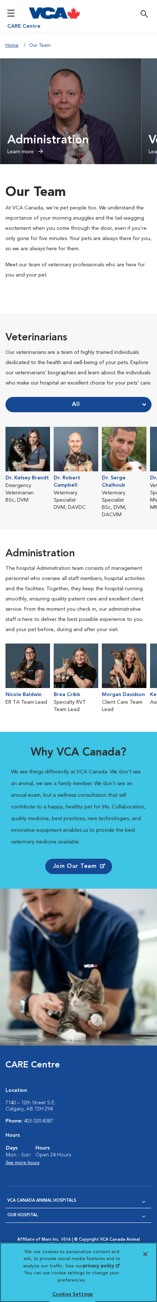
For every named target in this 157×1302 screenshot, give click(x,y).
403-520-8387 (38, 1121)
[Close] (145, 1254)
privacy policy (101, 1266)
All (76, 404)
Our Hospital (22, 1215)
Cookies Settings (72, 1294)
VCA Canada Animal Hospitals (41, 1201)
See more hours (22, 1162)
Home (12, 45)
